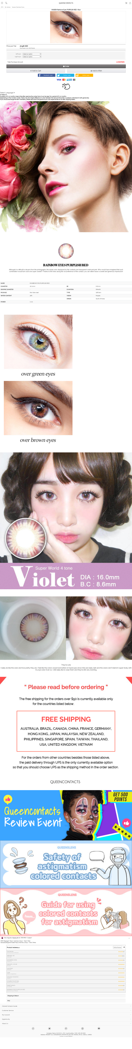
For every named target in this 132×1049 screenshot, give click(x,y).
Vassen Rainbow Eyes (18, 7)
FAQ (8, 1000)
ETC (2, 7)
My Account (6, 1015)
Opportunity (6, 1019)
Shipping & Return (13, 995)
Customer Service (8, 1010)
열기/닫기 (124, 947)
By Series (7, 7)
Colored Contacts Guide (9, 1006)
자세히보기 (66, 952)
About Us (5, 1023)
